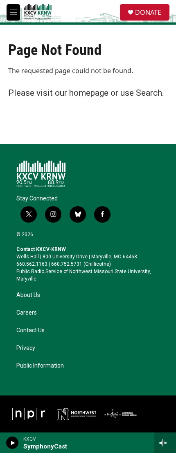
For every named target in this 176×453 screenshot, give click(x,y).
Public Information (40, 366)
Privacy (25, 348)
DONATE (148, 12)
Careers (26, 313)
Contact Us (30, 330)
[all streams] (165, 442)
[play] (12, 443)
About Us (28, 295)
